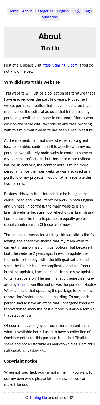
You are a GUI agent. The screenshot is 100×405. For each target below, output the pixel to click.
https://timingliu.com (60, 65)
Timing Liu (38, 398)
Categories (44, 11)
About (27, 11)
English (63, 11)
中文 (76, 11)
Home (13, 11)
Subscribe (50, 17)
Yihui (21, 285)
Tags (88, 11)
